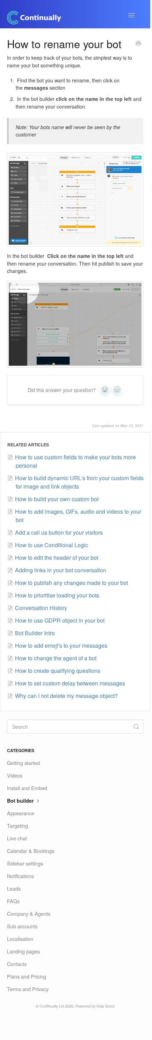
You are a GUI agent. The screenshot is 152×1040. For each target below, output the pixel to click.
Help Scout (105, 1006)
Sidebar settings (25, 863)
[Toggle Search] (136, 727)
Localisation (20, 938)
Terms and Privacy (28, 989)
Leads (14, 888)
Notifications (20, 875)
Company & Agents (28, 913)
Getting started (23, 762)
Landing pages (23, 951)
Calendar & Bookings (30, 850)
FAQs (13, 901)
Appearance (20, 813)
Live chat (17, 838)
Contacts (17, 963)
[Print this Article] (138, 44)
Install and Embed (27, 788)
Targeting (17, 825)
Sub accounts (22, 926)
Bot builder (21, 800)
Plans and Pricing (26, 976)
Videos (14, 775)
